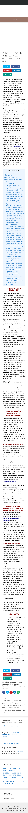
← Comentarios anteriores (10, 726)
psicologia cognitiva (8, 703)
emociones (16, 146)
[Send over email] (18, 692)
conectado (20, 751)
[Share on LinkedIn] (14, 692)
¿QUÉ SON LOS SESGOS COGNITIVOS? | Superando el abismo (13, 735)
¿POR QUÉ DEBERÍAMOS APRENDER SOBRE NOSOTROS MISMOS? (13, 179)
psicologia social (20, 703)
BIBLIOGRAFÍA (9, 284)
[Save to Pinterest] (11, 692)
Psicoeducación (16, 700)
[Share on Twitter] (7, 692)
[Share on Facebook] (3, 692)
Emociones (7, 700)
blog (5, 698)
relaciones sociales (9, 481)
